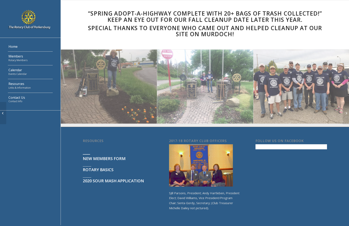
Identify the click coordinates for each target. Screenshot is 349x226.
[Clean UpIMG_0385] (109, 88)
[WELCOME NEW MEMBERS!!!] (3, 113)
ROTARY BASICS (98, 169)
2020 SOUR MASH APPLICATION (113, 181)
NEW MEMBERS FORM (104, 158)
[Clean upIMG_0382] (205, 88)
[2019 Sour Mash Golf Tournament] (346, 113)
